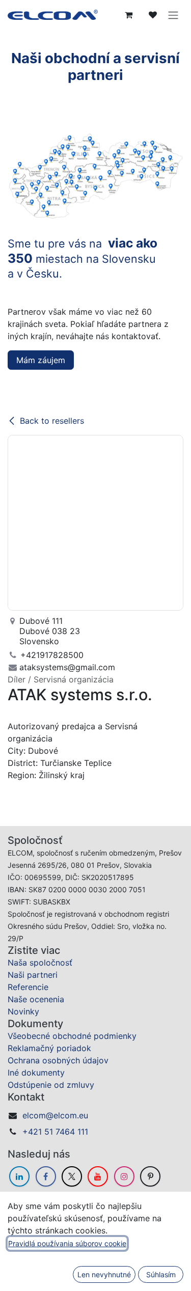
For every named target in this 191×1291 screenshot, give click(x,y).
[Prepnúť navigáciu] (173, 14)
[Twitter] (72, 1176)
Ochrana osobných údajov (58, 1060)
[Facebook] (46, 1176)
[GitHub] (150, 1176)
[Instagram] (124, 1176)
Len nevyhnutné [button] (104, 1274)
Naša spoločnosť (40, 962)
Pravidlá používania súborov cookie (67, 1243)
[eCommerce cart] (128, 15)
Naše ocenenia (36, 999)
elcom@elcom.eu (55, 1115)
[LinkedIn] (19, 1176)
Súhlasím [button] (161, 1274)
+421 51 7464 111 (55, 1132)
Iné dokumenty (36, 1072)
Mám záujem (40, 360)
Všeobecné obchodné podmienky (72, 1036)
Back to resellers (52, 421)
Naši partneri (33, 975)
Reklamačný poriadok (49, 1048)
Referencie (28, 987)
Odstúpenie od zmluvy (51, 1085)
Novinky (23, 1011)
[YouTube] (98, 1176)
